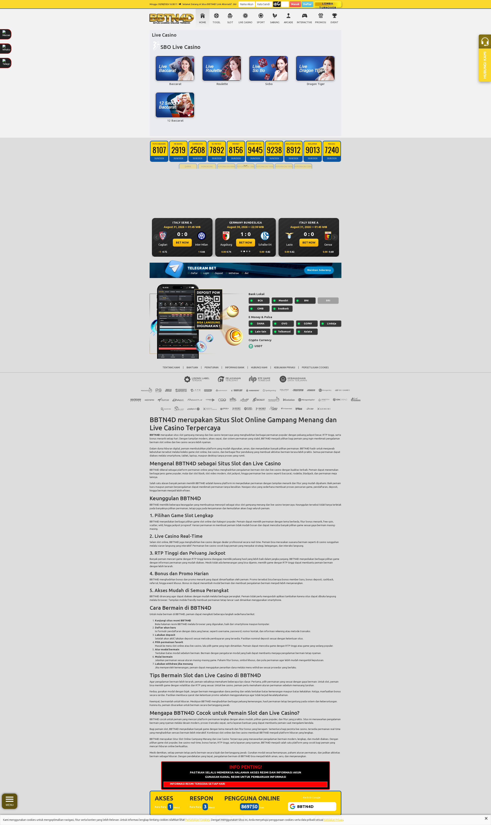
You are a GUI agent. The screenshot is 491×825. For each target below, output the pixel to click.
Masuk (295, 4)
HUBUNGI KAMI (259, 367)
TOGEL (216, 22)
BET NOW (182, 242)
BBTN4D (174, 729)
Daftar (307, 4)
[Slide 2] (244, 251)
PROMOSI (320, 22)
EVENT (334, 22)
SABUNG (274, 22)
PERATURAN (211, 367)
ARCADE (288, 22)
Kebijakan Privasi (333, 819)
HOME (202, 22)
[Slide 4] (249, 251)
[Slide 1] (241, 251)
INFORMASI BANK (234, 367)
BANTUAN (192, 367)
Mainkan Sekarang (319, 270)
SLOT (230, 22)
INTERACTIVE (304, 22)
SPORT (261, 22)
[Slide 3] (247, 251)
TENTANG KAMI (171, 367)
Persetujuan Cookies (197, 819)
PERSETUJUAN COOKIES (315, 367)
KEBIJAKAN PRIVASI (284, 367)
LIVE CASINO (245, 22)
